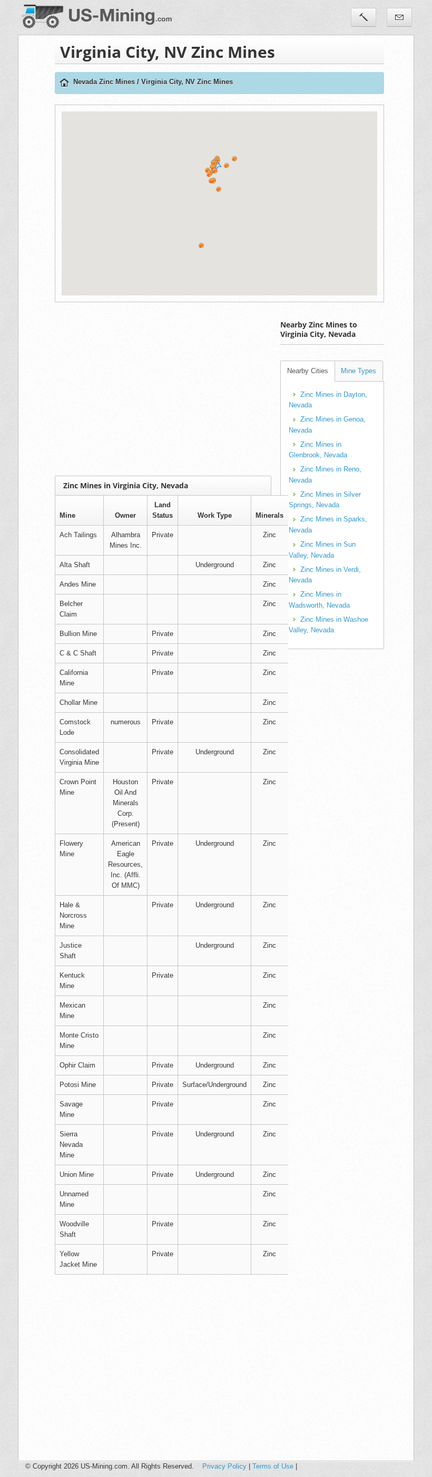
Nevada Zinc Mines (104, 82)
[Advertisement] (243, 389)
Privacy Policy (224, 1466)
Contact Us (399, 17)
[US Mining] (64, 83)
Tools (363, 17)
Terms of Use (272, 1466)
